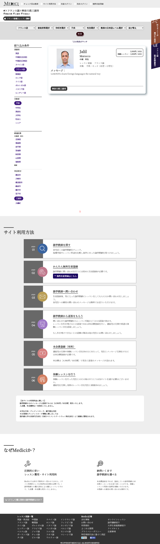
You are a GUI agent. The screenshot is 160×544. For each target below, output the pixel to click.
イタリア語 (20, 89)
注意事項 (112, 531)
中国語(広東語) (21, 61)
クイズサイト (114, 528)
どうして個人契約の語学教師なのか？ (25, 499)
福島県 (18, 162)
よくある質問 (87, 528)
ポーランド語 (23, 534)
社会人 (18, 119)
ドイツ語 (19, 81)
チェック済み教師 (31, 4)
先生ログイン (82, 4)
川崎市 (18, 179)
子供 (18, 103)
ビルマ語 (36, 537)
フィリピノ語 (67, 522)
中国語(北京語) (21, 57)
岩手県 (18, 147)
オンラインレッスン (117, 519)
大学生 (18, 115)
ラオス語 (50, 534)
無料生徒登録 (98, 4)
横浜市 (18, 175)
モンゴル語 (66, 531)
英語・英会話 (23, 519)
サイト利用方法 (49, 4)
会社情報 (85, 519)
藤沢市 (18, 190)
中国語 (35, 519)
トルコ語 (50, 531)
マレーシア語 (67, 534)
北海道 (18, 139)
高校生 (18, 111)
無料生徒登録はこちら (66, 276)
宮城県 (18, 150)
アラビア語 (37, 528)
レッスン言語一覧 (25, 516)
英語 (17, 53)
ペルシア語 (66, 528)
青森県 (18, 143)
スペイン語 (20, 64)
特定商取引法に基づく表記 (93, 534)
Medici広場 (86, 516)
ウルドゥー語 (52, 537)
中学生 (18, 108)
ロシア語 (19, 78)
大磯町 (18, 203)
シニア (18, 123)
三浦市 (18, 198)
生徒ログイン (66, 4)
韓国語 (18, 74)
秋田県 (18, 154)
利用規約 (85, 525)
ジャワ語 (36, 531)
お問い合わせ (87, 522)
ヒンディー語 (21, 93)
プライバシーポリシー (91, 531)
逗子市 (18, 194)
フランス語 (20, 69)
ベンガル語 (51, 528)
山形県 (18, 158)
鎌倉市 (18, 186)
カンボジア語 (67, 525)
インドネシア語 (68, 519)
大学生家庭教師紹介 (117, 525)
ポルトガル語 (21, 85)
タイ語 (20, 537)
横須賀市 (19, 182)
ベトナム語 (22, 531)
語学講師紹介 (114, 522)
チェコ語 (36, 534)
